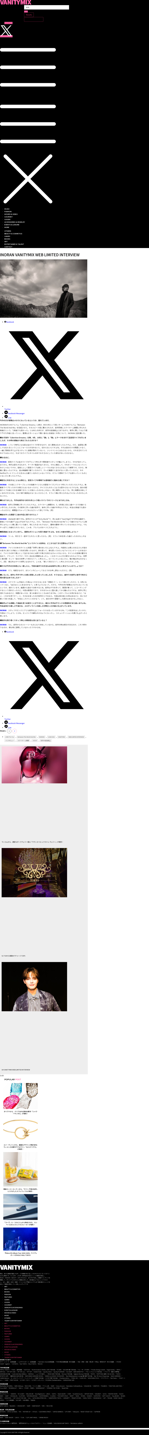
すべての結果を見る (33, 19)
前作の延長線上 (46, 740)
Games (6, 1300)
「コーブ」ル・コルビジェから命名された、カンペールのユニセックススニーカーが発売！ (20, 1223)
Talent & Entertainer (13, 1321)
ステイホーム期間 (23, 740)
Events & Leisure (11, 1310)
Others (7, 1318)
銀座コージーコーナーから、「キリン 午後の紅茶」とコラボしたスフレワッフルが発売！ (20, 1190)
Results (29, 15)
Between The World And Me (27, 737)
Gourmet (8, 1305)
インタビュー (9, 740)
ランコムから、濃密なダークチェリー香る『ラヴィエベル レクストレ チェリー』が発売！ (32, 842)
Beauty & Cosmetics (12, 1289)
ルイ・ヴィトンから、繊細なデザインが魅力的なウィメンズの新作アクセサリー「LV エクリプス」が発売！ (20, 1147)
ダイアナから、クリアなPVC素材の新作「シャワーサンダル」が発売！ (20, 1112)
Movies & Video (10, 1313)
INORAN (41, 737)
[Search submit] (26, 11)
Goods (7, 1302)
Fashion (7, 1294)
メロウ (35, 740)
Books (7, 1292)
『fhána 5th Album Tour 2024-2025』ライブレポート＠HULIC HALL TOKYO (20, 1254)
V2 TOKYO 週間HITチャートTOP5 (13, 956)
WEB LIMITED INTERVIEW (76, 737)
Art (5, 1286)
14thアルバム (9, 737)
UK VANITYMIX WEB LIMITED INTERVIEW (16, 1070)
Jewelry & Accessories (13, 1307)
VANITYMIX (61, 737)
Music (6, 1315)
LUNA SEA (51, 737)
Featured (8, 1297)
